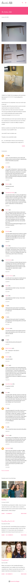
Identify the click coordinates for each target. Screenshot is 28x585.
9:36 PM (7, 379)
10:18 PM (7, 388)
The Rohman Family (9, 192)
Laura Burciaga (8, 383)
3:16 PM (7, 188)
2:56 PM (7, 422)
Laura (6, 166)
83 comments (9, 574)
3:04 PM (7, 180)
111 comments (9, 534)
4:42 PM (7, 271)
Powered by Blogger (14, 581)
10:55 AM (7, 404)
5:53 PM (7, 301)
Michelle (7, 231)
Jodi (6, 155)
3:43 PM (7, 227)
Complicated (5, 560)
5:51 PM (7, 291)
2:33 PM (7, 162)
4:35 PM (7, 256)
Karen (6, 245)
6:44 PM (7, 344)
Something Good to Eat (8, 521)
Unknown (7, 328)
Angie (6, 285)
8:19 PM (7, 352)
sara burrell (8, 448)
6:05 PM (7, 335)
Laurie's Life (7, 2)
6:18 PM (7, 444)
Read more (23, 513)
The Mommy (8, 260)
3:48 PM (7, 241)
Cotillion (4, 500)
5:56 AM (7, 467)
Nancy (6, 209)
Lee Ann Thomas (9, 275)
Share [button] (23, 146)
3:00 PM (7, 431)
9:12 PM (7, 361)
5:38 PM (7, 281)
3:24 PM (7, 205)
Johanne (7, 435)
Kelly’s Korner (8, 348)
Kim (6, 392)
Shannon (7, 184)
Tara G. (7, 365)
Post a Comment (5, 470)
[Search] (22, 2)
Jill (6, 305)
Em (6, 408)
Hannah (7, 356)
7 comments (9, 513)
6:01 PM (7, 313)
